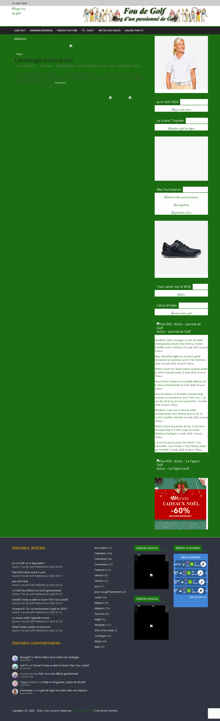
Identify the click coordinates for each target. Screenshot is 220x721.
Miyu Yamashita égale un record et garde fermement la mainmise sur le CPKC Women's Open (180, 360)
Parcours (99, 613)
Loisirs (98, 597)
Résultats (100, 624)
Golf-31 (24, 665)
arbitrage (60, 65)
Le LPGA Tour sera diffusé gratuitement (56, 673)
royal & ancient (123, 65)
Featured (99, 569)
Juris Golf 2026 (20, 581)
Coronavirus (101, 564)
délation (71, 65)
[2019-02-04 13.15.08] (159, 558)
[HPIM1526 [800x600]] (159, 609)
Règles (19, 54)
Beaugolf (25, 657)
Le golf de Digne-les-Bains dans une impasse (62, 690)
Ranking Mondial (41, 30)
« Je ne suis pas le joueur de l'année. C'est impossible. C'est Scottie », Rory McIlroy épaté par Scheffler (180, 446)
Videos (135, 65)
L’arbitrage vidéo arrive (44, 60)
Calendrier (100, 553)
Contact (20, 30)
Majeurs (99, 602)
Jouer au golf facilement (108, 591)
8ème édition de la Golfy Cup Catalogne (57, 657)
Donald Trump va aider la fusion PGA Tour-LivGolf (40, 599)
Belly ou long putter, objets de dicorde (64, 682)
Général (99, 575)
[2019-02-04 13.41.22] (145, 558)
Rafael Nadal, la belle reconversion (31, 627)
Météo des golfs (109, 30)
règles (112, 65)
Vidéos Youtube (67, 30)
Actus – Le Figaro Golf (173, 468)
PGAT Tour (102, 65)
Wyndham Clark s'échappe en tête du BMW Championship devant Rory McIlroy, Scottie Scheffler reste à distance (179, 343)
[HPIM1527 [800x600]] (145, 609)
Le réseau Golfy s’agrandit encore (30, 617)
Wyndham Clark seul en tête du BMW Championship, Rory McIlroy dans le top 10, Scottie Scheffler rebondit (179, 413)
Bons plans (101, 547)
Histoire (99, 580)
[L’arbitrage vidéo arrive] (81, 46)
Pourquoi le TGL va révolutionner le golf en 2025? (39, 608)
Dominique (46, 65)
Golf (78, 65)
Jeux (97, 586)
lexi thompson (89, 65)
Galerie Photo (134, 30)
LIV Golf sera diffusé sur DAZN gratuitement (36, 590)
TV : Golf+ (88, 30)
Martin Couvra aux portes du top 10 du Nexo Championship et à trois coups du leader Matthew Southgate (180, 430)
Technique (100, 635)
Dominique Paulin (82, 710)
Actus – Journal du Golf (174, 331)
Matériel (99, 608)
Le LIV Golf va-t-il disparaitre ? (28, 563)
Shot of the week (104, 630)
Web (97, 646)
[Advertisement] (181, 157)
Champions (101, 558)
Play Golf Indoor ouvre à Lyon (28, 572)
